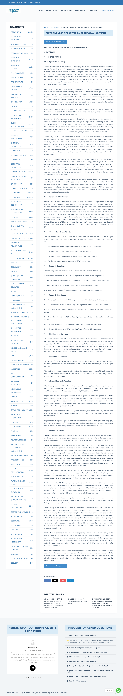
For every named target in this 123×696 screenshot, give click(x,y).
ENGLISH (14, 217)
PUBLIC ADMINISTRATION (17, 470)
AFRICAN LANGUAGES (19, 53)
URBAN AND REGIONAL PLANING (19, 548)
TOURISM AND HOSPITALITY (16, 540)
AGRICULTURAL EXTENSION (16, 59)
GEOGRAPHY (16, 267)
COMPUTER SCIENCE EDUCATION (19, 177)
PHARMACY (15, 422)
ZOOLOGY (14, 563)
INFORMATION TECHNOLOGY (16, 329)
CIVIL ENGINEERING (18, 155)
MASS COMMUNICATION (17, 375)
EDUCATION (15, 197)
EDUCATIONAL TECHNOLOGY (16, 203)
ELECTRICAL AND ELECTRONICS (17, 211)
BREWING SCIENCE (18, 111)
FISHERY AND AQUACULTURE (16, 244)
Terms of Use (55, 693)
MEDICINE (14, 397)
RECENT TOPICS (66, 10)
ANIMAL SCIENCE (17, 73)
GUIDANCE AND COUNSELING (17, 277)
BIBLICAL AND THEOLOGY (16, 95)
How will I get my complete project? (82, 661)
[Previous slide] (11, 653)
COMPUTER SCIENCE (19, 172)
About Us (64, 693)
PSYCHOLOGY (16, 464)
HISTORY (14, 291)
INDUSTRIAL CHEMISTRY (20, 312)
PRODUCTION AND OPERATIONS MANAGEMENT (18, 447)
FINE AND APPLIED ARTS (20, 238)
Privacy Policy (35, 693)
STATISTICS (15, 530)
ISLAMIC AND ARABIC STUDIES (19, 349)
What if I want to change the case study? (84, 657)
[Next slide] (54, 653)
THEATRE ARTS (16, 534)
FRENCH (14, 263)
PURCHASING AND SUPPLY (18, 482)
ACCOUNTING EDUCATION (16, 38)
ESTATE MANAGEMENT (19, 234)
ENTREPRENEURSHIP (19, 222)
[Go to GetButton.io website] (118, 694)
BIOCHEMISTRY (16, 102)
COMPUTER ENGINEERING (16, 165)
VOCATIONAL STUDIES (19, 559)
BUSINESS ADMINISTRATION (17, 124)
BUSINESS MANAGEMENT (16, 136)
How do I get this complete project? (82, 635)
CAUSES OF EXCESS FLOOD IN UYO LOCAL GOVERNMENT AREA (78, 601)
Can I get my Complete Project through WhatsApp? (88, 666)
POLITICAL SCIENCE (18, 440)
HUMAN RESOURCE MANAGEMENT (18, 306)
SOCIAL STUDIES (17, 516)
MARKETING (15, 369)
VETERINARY (15, 554)
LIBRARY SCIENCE (17, 360)
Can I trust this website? (78, 681)
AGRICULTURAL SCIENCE (16, 67)
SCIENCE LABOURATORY (16, 506)
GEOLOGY (14, 271)
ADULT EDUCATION (18, 49)
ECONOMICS (15, 193)
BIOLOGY (14, 106)
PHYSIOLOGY (16, 435)
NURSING (14, 406)
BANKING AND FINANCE (16, 88)
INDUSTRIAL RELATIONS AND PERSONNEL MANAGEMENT (20, 320)
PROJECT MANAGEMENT (20, 455)
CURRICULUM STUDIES (19, 188)
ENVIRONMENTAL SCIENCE (17, 227)
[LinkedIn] (70, 580)
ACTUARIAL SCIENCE (19, 44)
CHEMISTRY (15, 151)
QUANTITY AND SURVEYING (17, 490)
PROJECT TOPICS (52, 10)
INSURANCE (15, 336)
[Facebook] (47, 580)
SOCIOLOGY (15, 521)
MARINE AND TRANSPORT (20, 365)
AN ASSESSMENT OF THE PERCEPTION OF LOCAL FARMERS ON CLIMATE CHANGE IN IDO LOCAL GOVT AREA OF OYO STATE (54, 603)
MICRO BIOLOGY (17, 401)
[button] (26, 677)
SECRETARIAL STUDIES (19, 512)
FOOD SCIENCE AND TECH (18, 252)
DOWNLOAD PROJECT (108, 10)
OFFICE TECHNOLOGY (19, 410)
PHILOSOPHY (16, 427)
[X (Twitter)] (55, 580)
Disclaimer (45, 693)
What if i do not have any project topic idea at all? (87, 676)
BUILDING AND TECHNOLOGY (16, 116)
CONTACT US (92, 10)
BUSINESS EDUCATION (19, 131)
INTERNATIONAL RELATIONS (17, 342)
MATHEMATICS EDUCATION (16, 383)
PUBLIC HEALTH (17, 476)
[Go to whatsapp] (118, 690)
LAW (12, 356)
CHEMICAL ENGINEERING (16, 144)
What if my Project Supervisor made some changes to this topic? (90, 671)
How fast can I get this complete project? (84, 648)
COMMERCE (15, 160)
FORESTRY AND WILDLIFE (20, 258)
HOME (41, 10)
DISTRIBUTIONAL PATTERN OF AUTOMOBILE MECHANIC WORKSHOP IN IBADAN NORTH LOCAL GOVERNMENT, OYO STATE (102, 603)
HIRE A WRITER (80, 10)
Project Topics (25, 693)
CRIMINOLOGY (16, 184)
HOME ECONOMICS (18, 296)
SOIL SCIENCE (16, 525)
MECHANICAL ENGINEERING (16, 390)
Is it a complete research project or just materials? (88, 652)
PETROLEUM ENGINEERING (16, 416)
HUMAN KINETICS (17, 300)
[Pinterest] (63, 580)
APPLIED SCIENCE (18, 77)
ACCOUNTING (16, 32)
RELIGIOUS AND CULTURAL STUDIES (18, 498)
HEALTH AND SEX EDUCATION (17, 285)
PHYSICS (14, 431)
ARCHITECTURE (17, 82)
